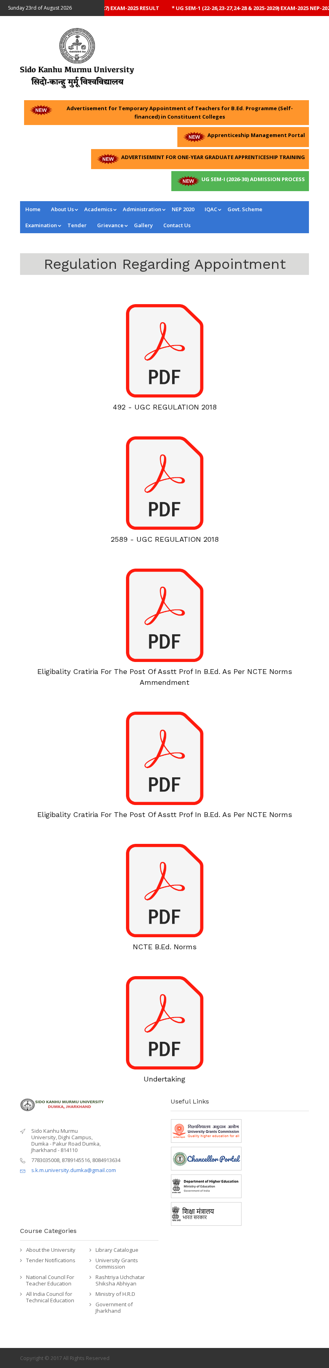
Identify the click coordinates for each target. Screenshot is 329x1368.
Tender (77, 225)
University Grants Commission (116, 1263)
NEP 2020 (183, 209)
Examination (41, 225)
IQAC (211, 209)
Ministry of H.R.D (115, 1294)
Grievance (110, 225)
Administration (142, 209)
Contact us (177, 225)
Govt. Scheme (244, 209)
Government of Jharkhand (114, 1307)
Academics (98, 209)
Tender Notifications (50, 1260)
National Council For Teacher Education (50, 1280)
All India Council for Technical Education (50, 1297)
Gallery (143, 225)
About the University (50, 1250)
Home (33, 209)
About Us (62, 209)
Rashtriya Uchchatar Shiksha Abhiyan (120, 1280)
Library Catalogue (116, 1250)
